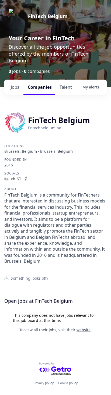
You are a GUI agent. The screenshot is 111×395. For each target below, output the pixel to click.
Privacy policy (43, 383)
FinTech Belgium (48, 16)
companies (40, 87)
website (84, 329)
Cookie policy (68, 383)
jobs (15, 87)
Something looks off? (29, 278)
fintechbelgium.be (44, 128)
